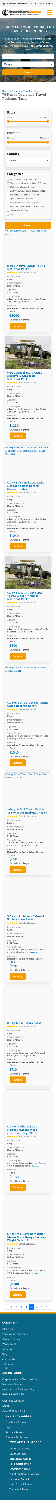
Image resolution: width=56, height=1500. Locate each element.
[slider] (8, 121)
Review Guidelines (17, 1437)
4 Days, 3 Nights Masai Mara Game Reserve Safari (27, 704)
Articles (7, 1349)
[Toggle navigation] (49, 12)
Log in (6, 1405)
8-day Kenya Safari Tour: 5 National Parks (26, 267)
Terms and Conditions (15, 1333)
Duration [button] (14, 133)
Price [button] (11, 112)
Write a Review (15, 1432)
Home (5, 91)
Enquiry (18, 326)
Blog (5, 1354)
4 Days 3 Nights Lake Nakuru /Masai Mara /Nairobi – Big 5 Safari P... (25, 1130)
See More (33, 302)
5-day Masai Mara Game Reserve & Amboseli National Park (24, 376)
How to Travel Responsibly (18, 1389)
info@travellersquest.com (17, 3)
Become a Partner (12, 1384)
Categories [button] (15, 174)
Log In (9, 1427)
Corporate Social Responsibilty (20, 1379)
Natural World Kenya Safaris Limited (25, 308)
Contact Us (8, 1359)
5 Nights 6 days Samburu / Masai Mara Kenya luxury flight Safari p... (26, 1237)
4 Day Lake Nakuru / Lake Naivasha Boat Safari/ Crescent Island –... (25, 486)
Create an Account (13, 1400)
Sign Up (49, 3)
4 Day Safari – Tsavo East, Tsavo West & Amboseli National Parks (25, 596)
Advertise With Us (13, 1410)
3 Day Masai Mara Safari (25, 1023)
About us (7, 1328)
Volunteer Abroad (19, 1448)
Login (41, 3)
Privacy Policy (11, 1339)
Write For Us (9, 1344)
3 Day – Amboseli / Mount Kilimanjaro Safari (25, 917)
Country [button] (13, 154)
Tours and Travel (21, 91)
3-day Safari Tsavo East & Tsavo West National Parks (27, 811)
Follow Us (8, 1364)
